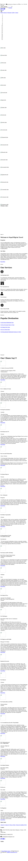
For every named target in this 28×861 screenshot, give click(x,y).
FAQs (25, 824)
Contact (16, 12)
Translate (10, 7)
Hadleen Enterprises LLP (12, 852)
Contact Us (7, 824)
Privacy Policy (13, 824)
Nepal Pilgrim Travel (6, 851)
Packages (9, 12)
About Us (5, 12)
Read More (3, 261)
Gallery (13, 12)
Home (2, 12)
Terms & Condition (20, 824)
